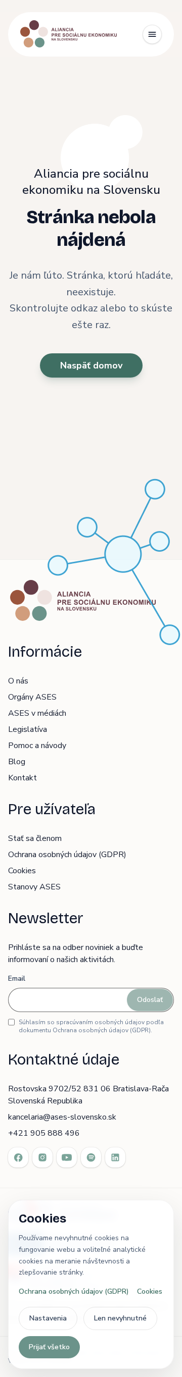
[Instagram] (42, 1157)
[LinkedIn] (115, 1157)
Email (16, 978)
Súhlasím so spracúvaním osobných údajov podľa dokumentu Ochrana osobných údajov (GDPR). (91, 1026)
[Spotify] (91, 1157)
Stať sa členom (35, 838)
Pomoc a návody (37, 745)
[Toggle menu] (152, 34)
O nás (18, 680)
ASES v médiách (37, 713)
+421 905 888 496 (44, 1133)
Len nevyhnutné (120, 1318)
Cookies (22, 870)
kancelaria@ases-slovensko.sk (62, 1117)
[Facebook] (18, 1157)
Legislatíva (27, 729)
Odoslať (150, 999)
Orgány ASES (32, 697)
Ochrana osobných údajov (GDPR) (67, 854)
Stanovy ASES (34, 886)
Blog (16, 761)
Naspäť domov (91, 365)
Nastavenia (48, 1318)
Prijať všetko (49, 1347)
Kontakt (22, 777)
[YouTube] (67, 1157)
